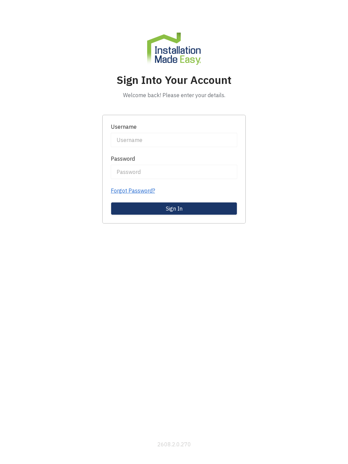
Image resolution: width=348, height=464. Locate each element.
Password (123, 158)
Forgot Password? (133, 190)
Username (124, 126)
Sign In (174, 208)
